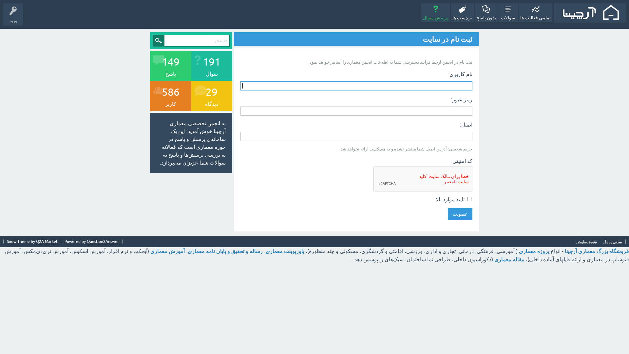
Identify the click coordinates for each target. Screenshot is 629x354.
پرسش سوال (435, 17)
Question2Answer (103, 241)
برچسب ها (462, 17)
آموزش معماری (167, 251)
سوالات (508, 17)
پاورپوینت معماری (285, 251)
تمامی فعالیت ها (535, 17)
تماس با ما (613, 242)
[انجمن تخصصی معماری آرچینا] (590, 13)
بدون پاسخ (486, 17)
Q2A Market (47, 241)
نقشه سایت (587, 242)
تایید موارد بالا (451, 199)
